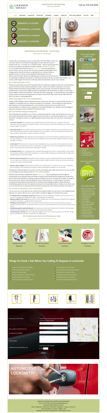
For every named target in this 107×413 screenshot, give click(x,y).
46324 (38, 219)
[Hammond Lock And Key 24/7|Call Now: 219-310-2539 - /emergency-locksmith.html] (87, 235)
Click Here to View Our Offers (87, 162)
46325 (42, 219)
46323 (34, 219)
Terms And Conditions (75, 15)
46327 (46, 219)
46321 (50, 219)
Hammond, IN (37, 53)
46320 (29, 219)
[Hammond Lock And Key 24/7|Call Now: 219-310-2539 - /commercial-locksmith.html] (42, 235)
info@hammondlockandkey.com (18, 347)
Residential (22, 15)
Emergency (48, 15)
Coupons (56, 15)
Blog (92, 15)
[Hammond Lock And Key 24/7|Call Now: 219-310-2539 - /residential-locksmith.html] (19, 235)
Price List (86, 15)
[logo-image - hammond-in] (84, 329)
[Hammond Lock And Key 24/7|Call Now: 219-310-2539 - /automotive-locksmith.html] (65, 235)
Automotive (40, 15)
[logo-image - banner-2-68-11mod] (53, 32)
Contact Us (64, 15)
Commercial (31, 15)
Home (15, 15)
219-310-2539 (92, 5)
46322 (54, 219)
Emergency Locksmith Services (88, 129)
